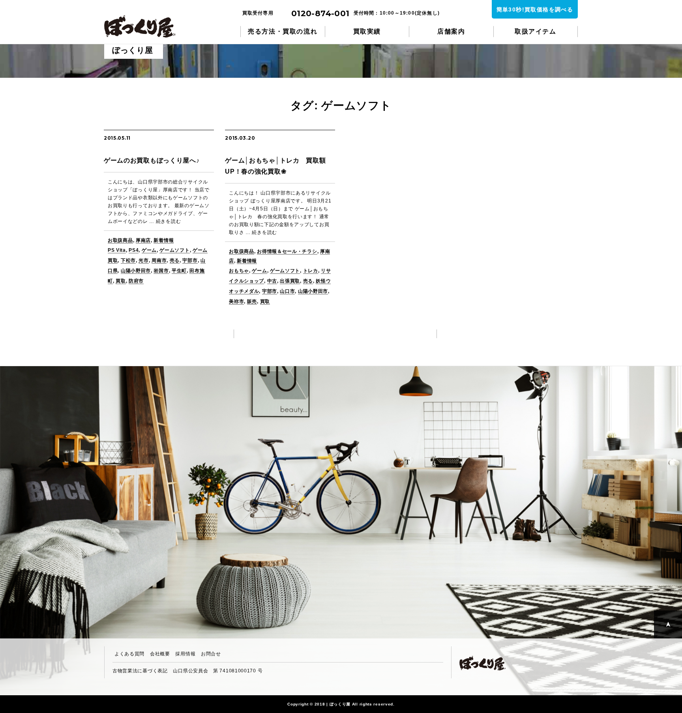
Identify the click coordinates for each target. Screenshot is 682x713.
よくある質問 (129, 654)
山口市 (287, 291)
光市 (143, 260)
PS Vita (117, 250)
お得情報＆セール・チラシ (287, 251)
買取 (121, 281)
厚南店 (143, 240)
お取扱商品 (120, 240)
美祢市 (236, 301)
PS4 (134, 250)
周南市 (159, 260)
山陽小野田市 (136, 270)
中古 (272, 281)
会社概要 (160, 654)
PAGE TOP (668, 624)
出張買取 (290, 281)
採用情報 (185, 654)
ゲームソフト (174, 250)
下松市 (128, 260)
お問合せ (211, 654)
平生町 (179, 270)
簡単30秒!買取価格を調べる (535, 9)
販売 (252, 301)
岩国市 (161, 270)
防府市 (136, 281)
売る (175, 260)
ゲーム (149, 250)
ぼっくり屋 (143, 26)
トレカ (310, 270)
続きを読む (168, 221)
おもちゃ (239, 270)
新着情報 (164, 240)
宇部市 (189, 260)
